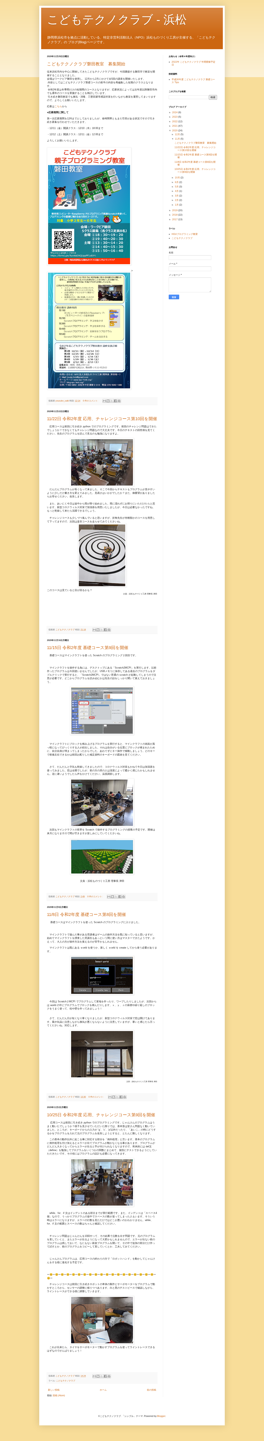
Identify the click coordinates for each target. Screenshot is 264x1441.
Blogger (161, 1416)
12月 (178, 134)
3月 (177, 195)
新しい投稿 (54, 1390)
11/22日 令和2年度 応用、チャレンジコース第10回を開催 (102, 418)
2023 (175, 117)
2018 (175, 214)
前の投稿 (151, 1390)
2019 (175, 210)
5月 (177, 186)
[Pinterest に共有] (119, 401)
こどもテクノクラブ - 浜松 (117, 19)
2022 (175, 121)
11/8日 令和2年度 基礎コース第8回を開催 (86, 914)
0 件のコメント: (91, 401)
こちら (58, 106)
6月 (177, 182)
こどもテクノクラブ (65, 1380)
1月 (177, 204)
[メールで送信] (104, 401)
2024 (175, 112)
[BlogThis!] (108, 401)
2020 (175, 130)
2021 (175, 126)
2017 (175, 219)
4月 (177, 191)
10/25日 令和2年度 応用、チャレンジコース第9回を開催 (101, 1114)
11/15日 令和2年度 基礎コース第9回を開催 (87, 647)
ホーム (103, 1390)
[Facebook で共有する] (115, 401)
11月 (178, 138)
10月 (178, 177)
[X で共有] (112, 401)
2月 (177, 200)
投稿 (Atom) (59, 1395)
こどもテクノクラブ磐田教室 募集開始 (86, 64)
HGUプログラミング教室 (185, 234)
